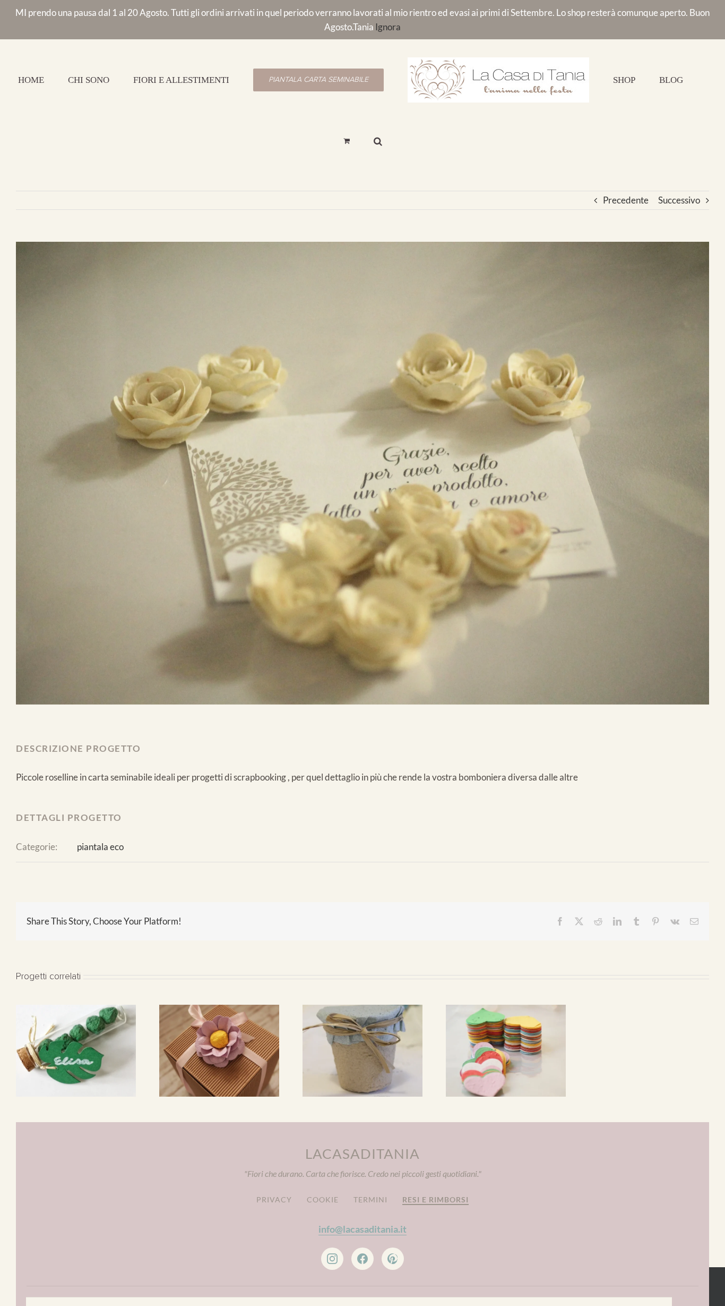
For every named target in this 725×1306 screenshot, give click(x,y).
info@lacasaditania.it (362, 1186)
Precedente (626, 157)
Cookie (323, 1156)
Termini (370, 1156)
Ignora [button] (388, 26)
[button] (673, 79)
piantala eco (100, 804)
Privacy (274, 1156)
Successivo (679, 157)
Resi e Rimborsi (435, 1156)
